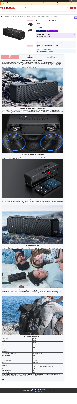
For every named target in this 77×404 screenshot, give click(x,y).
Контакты (32, 13)
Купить (42, 31)
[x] (3, 379)
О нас (26, 13)
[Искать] (67, 8)
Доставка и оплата (41, 13)
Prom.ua (43, 389)
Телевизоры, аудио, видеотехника (17, 16)
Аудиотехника (27, 16)
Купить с (51, 31)
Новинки (61, 13)
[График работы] (74, 8)
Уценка (67, 13)
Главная (10, 13)
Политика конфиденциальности (48, 390)
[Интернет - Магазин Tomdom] (9, 8)
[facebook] (2, 379)
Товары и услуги (18, 13)
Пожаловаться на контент (37, 390)
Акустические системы (35, 16)
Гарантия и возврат (52, 13)
